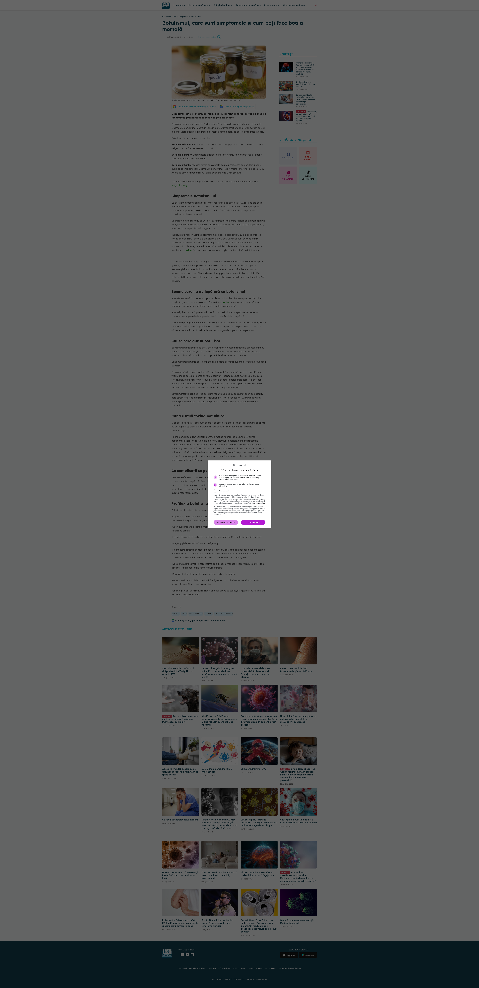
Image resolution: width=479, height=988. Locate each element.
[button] (239, 491)
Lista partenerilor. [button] (258, 503)
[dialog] (239, 494)
